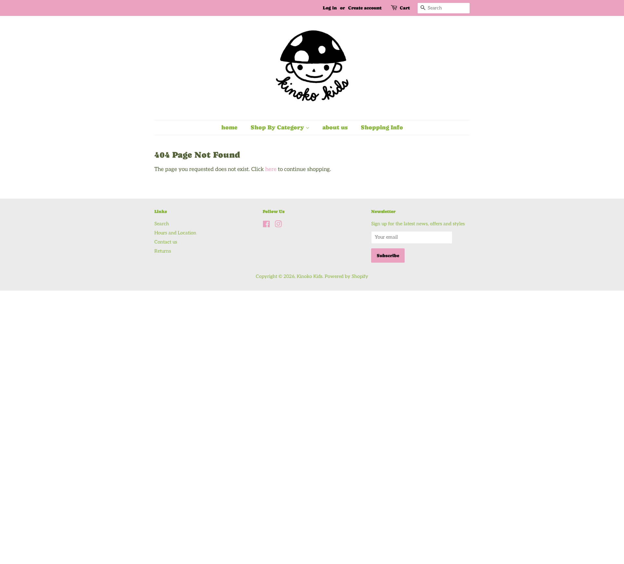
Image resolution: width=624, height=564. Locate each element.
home (229, 127)
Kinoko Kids (309, 276)
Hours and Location (175, 233)
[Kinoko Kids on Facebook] (266, 225)
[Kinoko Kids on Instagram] (278, 225)
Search (161, 224)
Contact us (165, 242)
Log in (330, 7)
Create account (365, 7)
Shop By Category (278, 127)
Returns (162, 251)
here (271, 169)
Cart (405, 7)
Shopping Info (382, 127)
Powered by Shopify (346, 276)
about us (335, 127)
